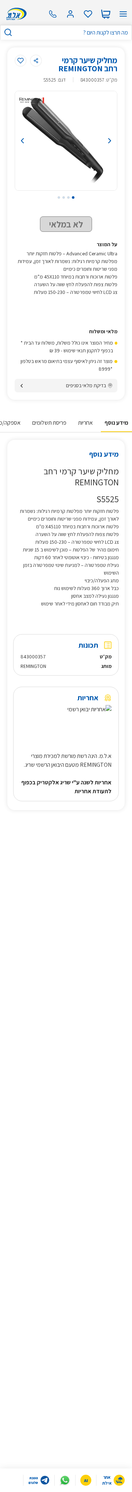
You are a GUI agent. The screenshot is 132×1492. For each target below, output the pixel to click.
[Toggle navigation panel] (123, 14)
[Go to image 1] (73, 197)
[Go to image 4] (59, 197)
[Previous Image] (28, 141)
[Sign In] (70, 14)
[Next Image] (103, 141)
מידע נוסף (116, 423)
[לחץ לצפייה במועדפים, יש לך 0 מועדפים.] (88, 14)
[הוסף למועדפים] (20, 60)
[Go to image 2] (68, 197)
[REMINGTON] (32, 100)
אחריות (85, 423)
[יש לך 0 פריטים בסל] (105, 14)
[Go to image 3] (63, 197)
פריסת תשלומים (49, 423)
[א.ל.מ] (15, 14)
